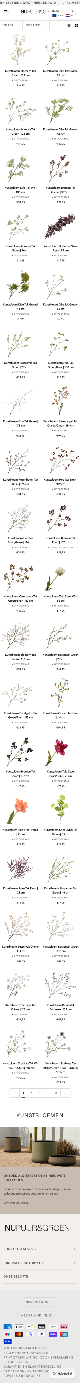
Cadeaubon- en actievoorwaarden (36, 1371)
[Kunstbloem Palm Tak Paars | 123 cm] (20, 867)
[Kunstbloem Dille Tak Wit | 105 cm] (20, 166)
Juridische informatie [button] (24, 1263)
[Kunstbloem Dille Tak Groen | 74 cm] (20, 283)
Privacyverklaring (21, 1357)
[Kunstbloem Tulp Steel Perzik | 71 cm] (20, 808)
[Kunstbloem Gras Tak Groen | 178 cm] (20, 400)
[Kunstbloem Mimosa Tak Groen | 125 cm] (20, 108)
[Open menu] (10, 12)
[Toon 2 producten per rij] (76, 25)
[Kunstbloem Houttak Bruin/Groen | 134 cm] (20, 516)
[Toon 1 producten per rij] (69, 25)
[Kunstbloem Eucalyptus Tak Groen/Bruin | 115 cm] (20, 691)
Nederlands (37, 1302)
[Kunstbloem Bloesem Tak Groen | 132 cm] (20, 49)
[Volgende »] (65, 1092)
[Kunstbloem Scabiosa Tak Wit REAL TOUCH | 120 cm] (20, 1042)
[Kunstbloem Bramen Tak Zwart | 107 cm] (20, 750)
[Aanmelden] (72, 1201)
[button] (63, 15)
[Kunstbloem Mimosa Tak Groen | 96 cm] (20, 224)
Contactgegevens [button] (20, 1249)
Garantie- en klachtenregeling (33, 1366)
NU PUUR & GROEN (22, 1348)
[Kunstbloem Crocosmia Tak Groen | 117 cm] (20, 341)
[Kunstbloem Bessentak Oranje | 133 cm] (20, 925)
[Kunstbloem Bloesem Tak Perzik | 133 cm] (20, 633)
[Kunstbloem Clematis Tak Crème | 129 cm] (20, 983)
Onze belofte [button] (16, 1276)
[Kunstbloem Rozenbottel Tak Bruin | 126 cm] (20, 458)
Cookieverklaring (56, 1357)
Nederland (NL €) (36, 1315)
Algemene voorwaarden (26, 1353)
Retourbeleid (16, 1362)
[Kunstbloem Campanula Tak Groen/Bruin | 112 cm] (20, 575)
